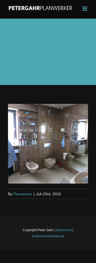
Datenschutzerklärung (48, 236)
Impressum (64, 230)
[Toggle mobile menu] (85, 8)
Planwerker (22, 194)
